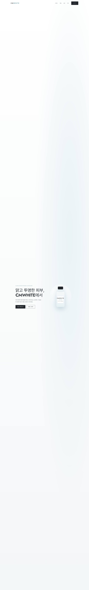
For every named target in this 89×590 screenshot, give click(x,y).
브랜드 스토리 (30, 306)
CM (15, 3)
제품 (60, 3)
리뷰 (68, 3)
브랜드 (56, 3)
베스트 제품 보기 (20, 306)
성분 (64, 3)
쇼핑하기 (74, 3)
